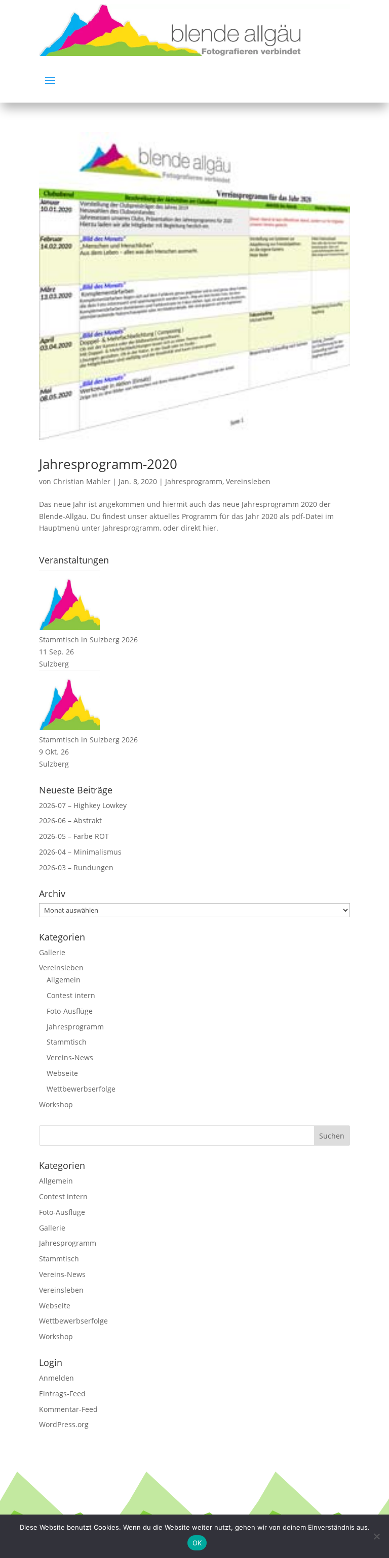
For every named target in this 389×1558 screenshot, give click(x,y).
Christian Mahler (81, 481)
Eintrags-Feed (62, 1393)
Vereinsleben (248, 481)
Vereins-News (70, 1057)
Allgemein (64, 979)
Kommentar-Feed (68, 1409)
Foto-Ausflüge (70, 1011)
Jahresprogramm (193, 481)
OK (197, 1543)
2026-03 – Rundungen (76, 867)
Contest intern (71, 995)
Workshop (56, 1104)
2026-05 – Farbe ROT (74, 836)
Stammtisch (67, 1042)
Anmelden (56, 1378)
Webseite (62, 1073)
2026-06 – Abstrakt (70, 820)
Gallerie (52, 952)
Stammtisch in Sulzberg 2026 (88, 639)
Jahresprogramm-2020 (108, 464)
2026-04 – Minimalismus (80, 852)
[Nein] (376, 1536)
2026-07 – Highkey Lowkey (83, 805)
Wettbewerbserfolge (81, 1089)
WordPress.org (64, 1424)
